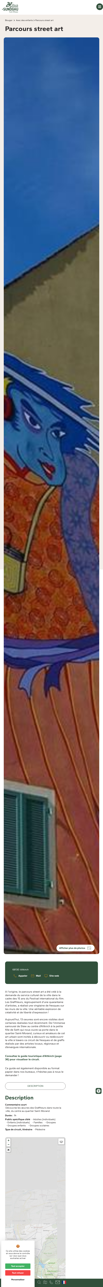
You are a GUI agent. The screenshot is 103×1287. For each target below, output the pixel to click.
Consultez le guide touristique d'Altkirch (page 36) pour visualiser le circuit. (33, 1057)
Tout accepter (18, 1266)
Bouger (8, 20)
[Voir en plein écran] (8, 1150)
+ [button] (8, 1140)
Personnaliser (18, 1279)
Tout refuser (18, 1273)
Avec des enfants (24, 20)
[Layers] (61, 1141)
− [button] (8, 1144)
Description (35, 1085)
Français (64, 1282)
